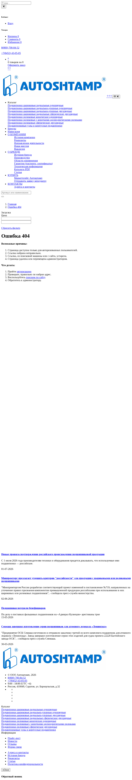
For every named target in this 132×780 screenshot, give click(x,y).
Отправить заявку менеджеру (30, 181)
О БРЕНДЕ (14, 152)
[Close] (3, 6)
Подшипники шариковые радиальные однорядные (35, 105)
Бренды (12, 128)
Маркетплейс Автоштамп (28, 178)
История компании (24, 137)
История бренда (23, 154)
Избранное (15, 42)
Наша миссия (21, 146)
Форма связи (15, 747)
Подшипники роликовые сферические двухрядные (36, 122)
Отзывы (12, 744)
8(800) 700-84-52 (10, 47)
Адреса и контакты (24, 186)
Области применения (26, 160)
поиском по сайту (35, 277)
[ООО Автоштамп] (53, 669)
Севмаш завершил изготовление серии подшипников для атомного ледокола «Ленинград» (54, 626)
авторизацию (24, 271)
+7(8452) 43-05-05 (11, 53)
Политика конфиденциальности (25, 764)
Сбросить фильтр (10, 228)
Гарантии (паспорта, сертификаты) (33, 163)
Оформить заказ (16, 65)
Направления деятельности (29, 143)
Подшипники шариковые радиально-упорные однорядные (40, 108)
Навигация (14, 131)
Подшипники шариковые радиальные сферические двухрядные (43, 114)
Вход (10, 23)
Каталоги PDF (22, 169)
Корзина (13, 36)
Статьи (18, 172)
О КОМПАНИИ (17, 134)
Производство (22, 157)
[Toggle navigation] (116, 96)
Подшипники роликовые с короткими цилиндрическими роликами (45, 119)
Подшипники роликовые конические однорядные (35, 117)
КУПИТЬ (13, 175)
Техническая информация (28, 166)
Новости (12, 741)
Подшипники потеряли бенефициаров (23, 608)
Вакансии (19, 149)
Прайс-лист (14, 738)
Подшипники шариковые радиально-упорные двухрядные (40, 111)
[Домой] (54, 96)
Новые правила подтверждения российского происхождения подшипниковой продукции (52, 554)
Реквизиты (20, 140)
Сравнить (14, 39)
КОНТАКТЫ (15, 184)
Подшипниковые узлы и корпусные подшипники (35, 125)
